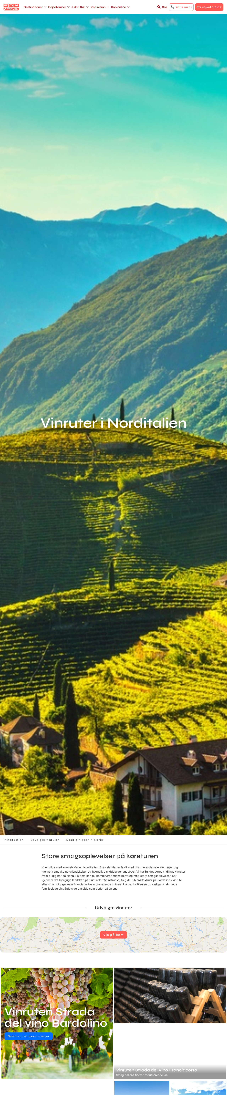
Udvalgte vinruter (45, 839)
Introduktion (14, 839)
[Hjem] (11, 7)
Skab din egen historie (84, 839)
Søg (164, 7)
